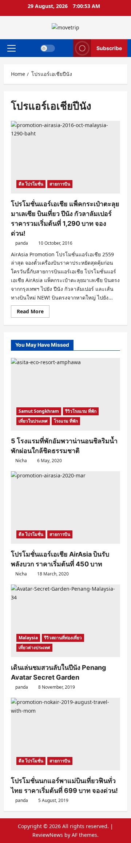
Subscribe (109, 48)
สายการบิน (59, 184)
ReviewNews (47, 834)
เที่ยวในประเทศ (33, 421)
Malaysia (28, 638)
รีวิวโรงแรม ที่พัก (80, 411)
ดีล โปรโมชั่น (31, 184)
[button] (11, 48)
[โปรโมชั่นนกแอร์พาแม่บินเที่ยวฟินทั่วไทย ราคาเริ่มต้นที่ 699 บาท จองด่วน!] (65, 734)
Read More (33, 313)
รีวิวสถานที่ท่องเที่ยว (63, 638)
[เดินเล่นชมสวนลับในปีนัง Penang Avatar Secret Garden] (65, 621)
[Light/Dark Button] (47, 48)
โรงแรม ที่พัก (66, 421)
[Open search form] (64, 48)
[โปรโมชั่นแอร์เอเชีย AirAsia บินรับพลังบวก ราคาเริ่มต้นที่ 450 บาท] (65, 507)
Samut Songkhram (39, 411)
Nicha (21, 460)
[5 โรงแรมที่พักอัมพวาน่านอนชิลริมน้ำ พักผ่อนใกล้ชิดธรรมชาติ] (65, 394)
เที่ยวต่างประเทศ (34, 647)
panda (21, 243)
